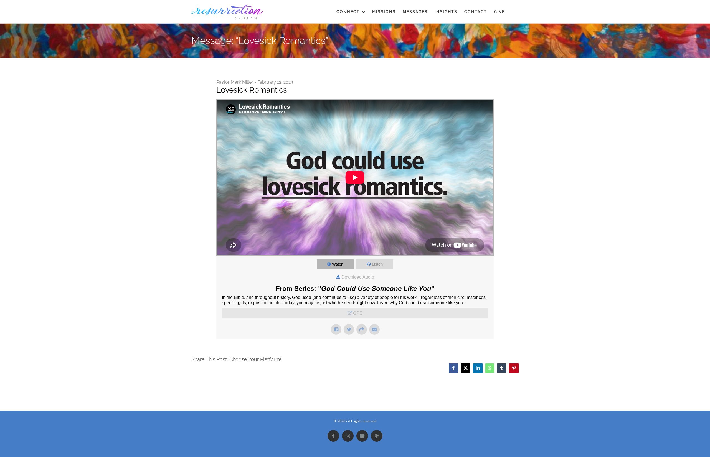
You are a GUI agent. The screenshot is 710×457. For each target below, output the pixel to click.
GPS (357, 313)
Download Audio (357, 277)
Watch (337, 264)
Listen (377, 264)
